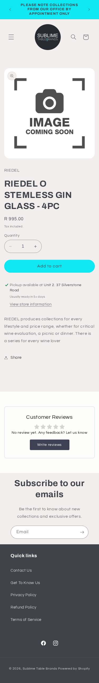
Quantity (12, 235)
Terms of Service (26, 620)
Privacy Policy (23, 595)
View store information (31, 304)
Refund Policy (23, 607)
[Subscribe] (82, 532)
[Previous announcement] (10, 9)
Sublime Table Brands (40, 668)
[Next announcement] (89, 9)
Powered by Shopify (74, 668)
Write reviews (49, 445)
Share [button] (16, 358)
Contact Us (21, 570)
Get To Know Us (25, 583)
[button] (11, 37)
